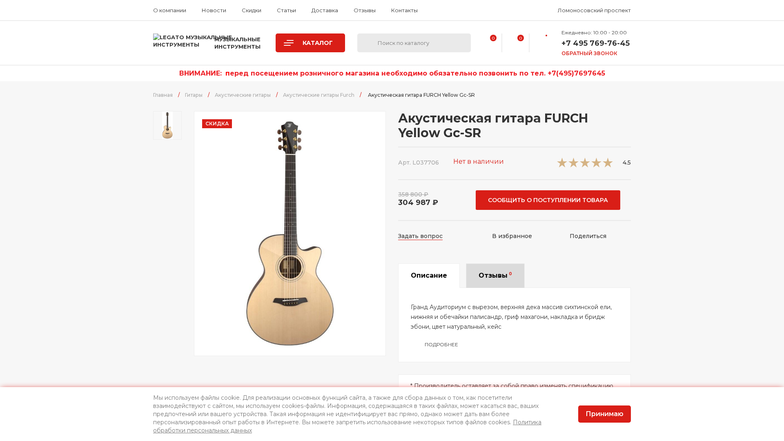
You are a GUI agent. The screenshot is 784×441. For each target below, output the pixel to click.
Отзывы (365, 10)
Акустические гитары (243, 95)
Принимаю (605, 414)
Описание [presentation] (429, 275)
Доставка (325, 10)
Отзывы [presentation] (495, 275)
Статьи (286, 10)
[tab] (429, 275)
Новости (214, 10)
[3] (585, 165)
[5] (608, 165)
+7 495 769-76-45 (595, 43)
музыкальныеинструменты (237, 43)
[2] (573, 165)
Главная (163, 95)
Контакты (404, 10)
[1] (562, 165)
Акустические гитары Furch (318, 95)
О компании (169, 10)
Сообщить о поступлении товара (548, 200)
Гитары (194, 95)
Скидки (251, 10)
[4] (596, 165)
